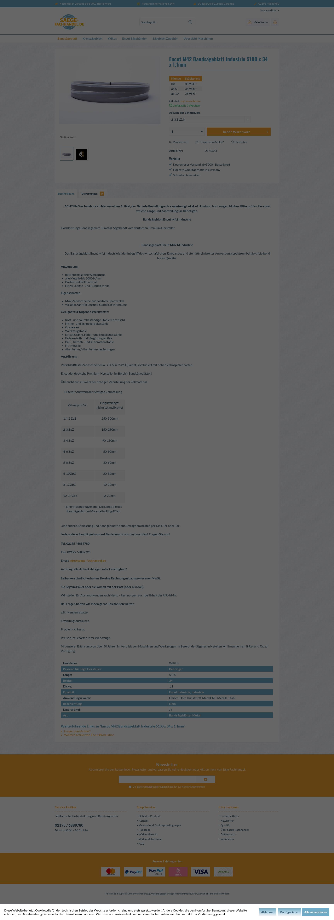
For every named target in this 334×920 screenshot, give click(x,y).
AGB (141, 843)
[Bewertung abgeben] (220, 73)
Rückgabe (144, 829)
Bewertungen (92, 193)
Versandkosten (158, 893)
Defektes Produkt (149, 816)
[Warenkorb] (275, 22)
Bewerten (241, 142)
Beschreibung (66, 193)
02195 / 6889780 (69, 825)
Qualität (225, 825)
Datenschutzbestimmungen (152, 786)
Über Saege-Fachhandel (235, 829)
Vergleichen (179, 142)
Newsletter (227, 820)
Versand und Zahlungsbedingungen (160, 825)
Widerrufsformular (150, 839)
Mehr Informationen (240, 914)
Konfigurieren (289, 912)
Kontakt (143, 820)
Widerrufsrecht (148, 834)
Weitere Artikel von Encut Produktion (89, 735)
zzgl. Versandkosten (191, 101)
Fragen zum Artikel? (211, 142)
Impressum (227, 839)
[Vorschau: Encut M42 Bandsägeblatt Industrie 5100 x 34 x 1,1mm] (66, 154)
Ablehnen (267, 912)
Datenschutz (228, 834)
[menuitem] (268, 10)
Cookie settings (230, 816)
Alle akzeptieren (315, 912)
